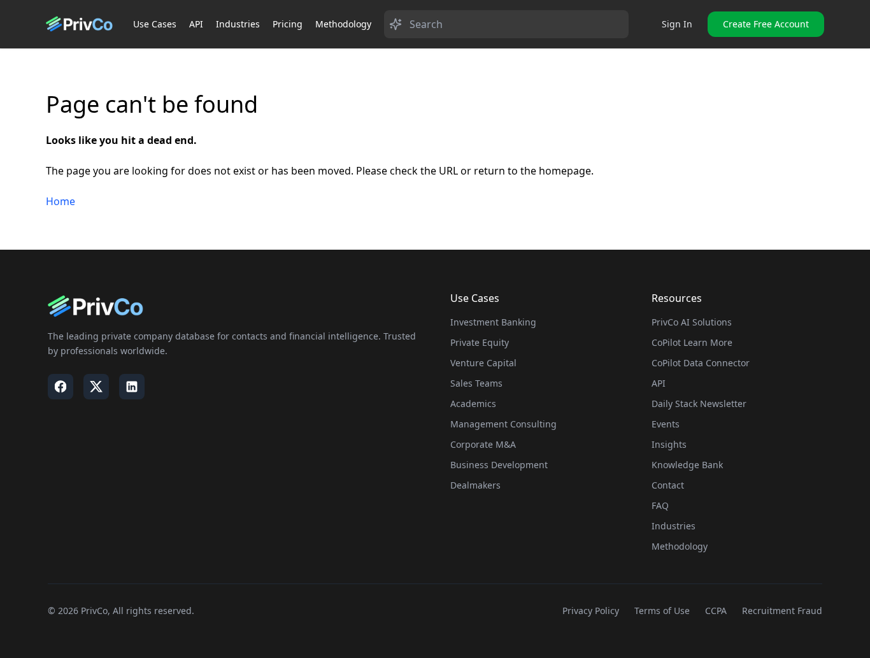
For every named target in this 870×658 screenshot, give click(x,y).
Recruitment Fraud (782, 610)
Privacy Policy (590, 610)
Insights (669, 444)
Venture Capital (483, 363)
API (196, 24)
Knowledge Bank (687, 465)
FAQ (660, 505)
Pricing (288, 24)
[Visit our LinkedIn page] (132, 386)
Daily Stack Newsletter (699, 403)
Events (666, 424)
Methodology (343, 24)
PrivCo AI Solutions (692, 322)
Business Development (499, 465)
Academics (473, 403)
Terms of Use (662, 610)
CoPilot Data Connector (701, 363)
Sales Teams (476, 383)
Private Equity (479, 342)
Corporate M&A (483, 444)
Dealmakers (475, 485)
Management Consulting (503, 424)
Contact (668, 485)
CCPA (716, 610)
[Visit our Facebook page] (60, 386)
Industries (238, 24)
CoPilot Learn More (692, 342)
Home (60, 201)
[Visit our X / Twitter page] (96, 386)
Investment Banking (493, 322)
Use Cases (154, 24)
